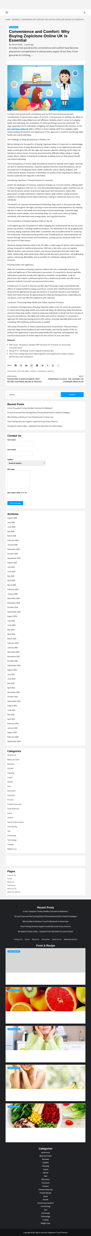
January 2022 (12, 728)
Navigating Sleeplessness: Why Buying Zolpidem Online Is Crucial (24, 379)
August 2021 (12, 732)
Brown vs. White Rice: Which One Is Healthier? (29, 974)
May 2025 (10, 576)
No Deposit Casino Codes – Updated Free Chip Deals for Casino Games (34, 426)
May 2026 (10, 531)
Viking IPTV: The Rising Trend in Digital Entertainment (31, 350)
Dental (10, 782)
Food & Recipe (13, 808)
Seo (8, 831)
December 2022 (13, 692)
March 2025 (11, 585)
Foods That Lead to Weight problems (30, 1051)
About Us (10, 882)
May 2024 (10, 629)
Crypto (10, 777)
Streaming (11, 835)
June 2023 (11, 679)
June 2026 (11, 527)
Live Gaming (12, 826)
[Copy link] (58, 365)
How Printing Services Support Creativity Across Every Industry (32, 421)
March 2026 (11, 536)
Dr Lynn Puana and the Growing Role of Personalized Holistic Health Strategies (38, 412)
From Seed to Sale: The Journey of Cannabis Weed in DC (66, 379)
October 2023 (12, 661)
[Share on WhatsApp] (32, 365)
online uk (50, 371)
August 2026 (12, 518)
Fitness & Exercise (14, 804)
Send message (15, 503)
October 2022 (12, 696)
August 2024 (12, 616)
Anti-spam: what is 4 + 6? (17, 492)
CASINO (10, 768)
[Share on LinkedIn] (26, 365)
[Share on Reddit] (42, 365)
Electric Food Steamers (29, 1012)
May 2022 (10, 714)
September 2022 (14, 701)
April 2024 (11, 634)
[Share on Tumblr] (48, 365)
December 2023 (13, 652)
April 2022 (11, 719)
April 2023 (11, 688)
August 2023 (12, 670)
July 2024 (11, 621)
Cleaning (10, 773)
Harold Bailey (17, 44)
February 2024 (13, 643)
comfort (33, 371)
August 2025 (12, 562)
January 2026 (12, 545)
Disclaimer (11, 885)
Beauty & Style (13, 759)
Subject (10, 459)
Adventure (11, 755)
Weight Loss (12, 849)
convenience (41, 371)
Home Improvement (15, 822)
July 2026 (11, 522)
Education (11, 791)
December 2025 (13, 549)
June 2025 (11, 571)
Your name (11, 440)
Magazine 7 (52, 1232)
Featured (11, 795)
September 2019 (14, 741)
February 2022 (13, 723)
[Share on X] (21, 365)
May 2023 (10, 683)
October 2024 (12, 607)
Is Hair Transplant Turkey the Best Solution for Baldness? (30, 408)
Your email (11, 449)
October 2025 (12, 553)
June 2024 (11, 625)
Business (13, 27)
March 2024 (11, 638)
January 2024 (12, 647)
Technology (12, 840)
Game (9, 813)
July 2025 (11, 567)
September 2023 (14, 665)
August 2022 (12, 705)
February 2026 (13, 540)
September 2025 (14, 558)
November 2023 (13, 656)
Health (10, 817)
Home (9, 879)
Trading (10, 844)
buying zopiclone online (20, 371)
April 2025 (11, 580)
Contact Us (11, 875)
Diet (9, 786)
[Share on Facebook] (16, 365)
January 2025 (12, 594)
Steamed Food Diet (29, 1090)
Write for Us (11, 888)
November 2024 (13, 603)
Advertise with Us (13, 892)
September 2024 (14, 612)
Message (11, 469)
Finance (10, 800)
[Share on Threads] (53, 365)
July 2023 (11, 674)
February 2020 (13, 737)
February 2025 (13, 589)
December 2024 (13, 598)
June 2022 (11, 710)
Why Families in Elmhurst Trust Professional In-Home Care (30, 417)
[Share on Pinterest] (37, 365)
